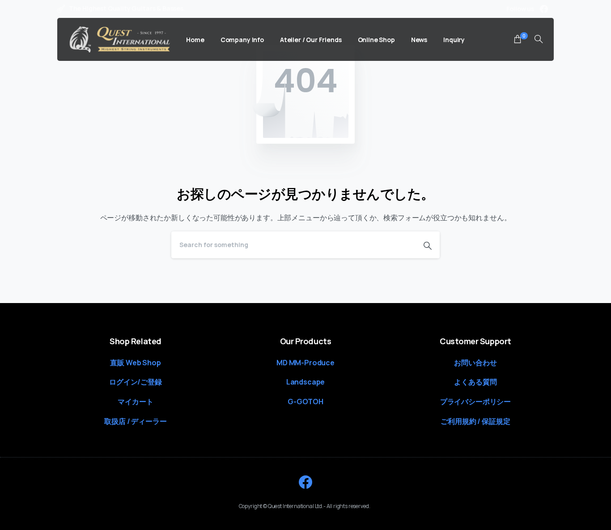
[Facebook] (544, 9)
